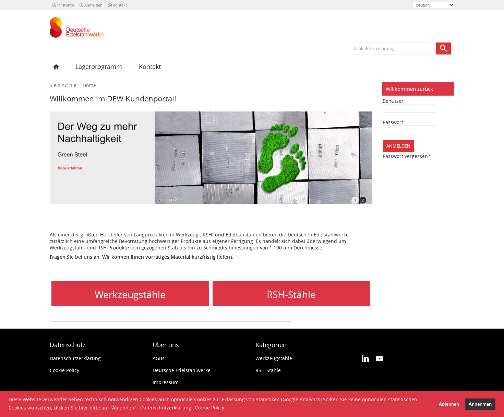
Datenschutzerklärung (165, 407)
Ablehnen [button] (449, 404)
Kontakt (120, 5)
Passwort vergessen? (406, 156)
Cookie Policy (209, 407)
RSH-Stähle (268, 370)
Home (89, 85)
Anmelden (93, 5)
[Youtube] (379, 358)
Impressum (166, 382)
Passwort (393, 122)
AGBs (159, 358)
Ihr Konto (65, 5)
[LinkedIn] (365, 358)
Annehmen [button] (480, 404)
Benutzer (393, 101)
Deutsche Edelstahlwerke (182, 370)
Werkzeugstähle (273, 358)
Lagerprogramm (98, 66)
